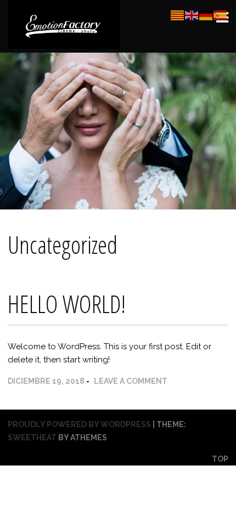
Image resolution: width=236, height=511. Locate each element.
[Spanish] (220, 15)
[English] (192, 15)
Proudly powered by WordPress (79, 424)
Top (220, 459)
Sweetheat (32, 437)
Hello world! (67, 303)
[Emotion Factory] (64, 44)
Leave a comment (130, 381)
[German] (206, 15)
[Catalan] (178, 15)
